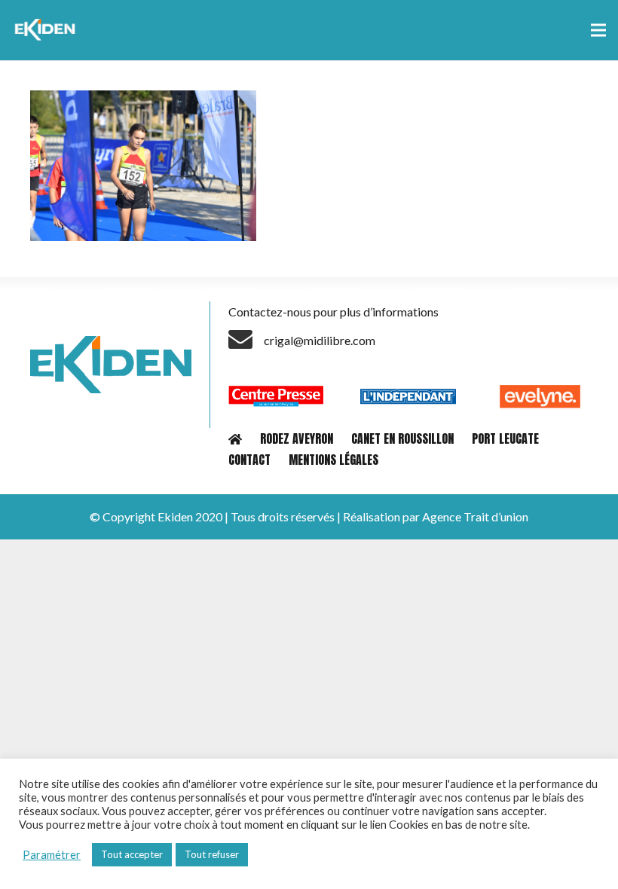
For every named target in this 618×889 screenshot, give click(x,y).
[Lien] (47, 30)
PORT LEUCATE (505, 438)
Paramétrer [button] (52, 854)
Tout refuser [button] (212, 854)
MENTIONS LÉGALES (333, 460)
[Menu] (598, 30)
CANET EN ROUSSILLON (402, 438)
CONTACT (249, 460)
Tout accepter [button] (132, 854)
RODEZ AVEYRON (296, 438)
